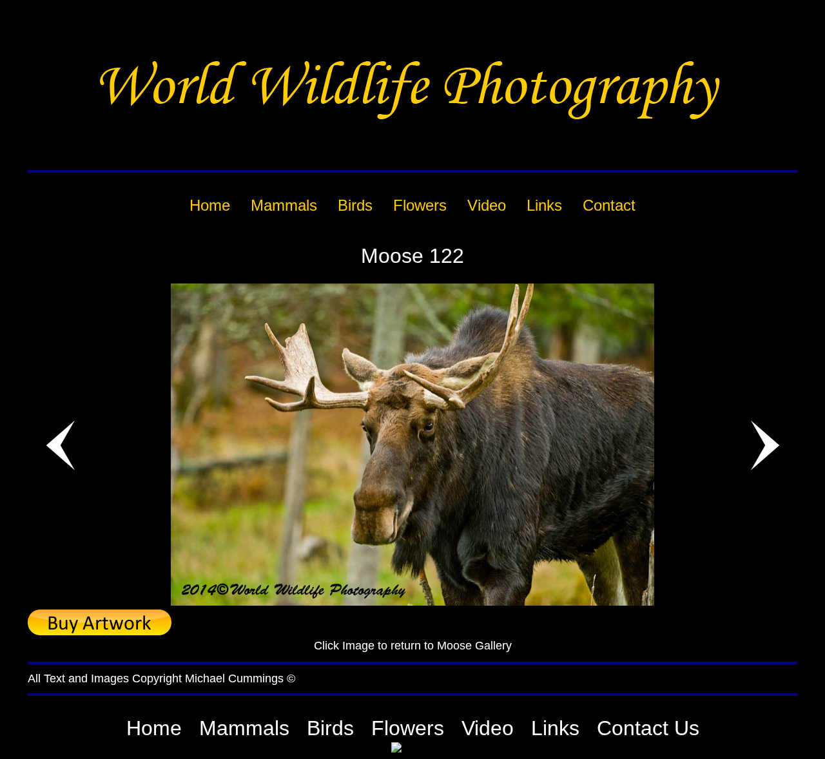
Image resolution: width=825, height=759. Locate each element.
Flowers (407, 728)
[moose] (412, 602)
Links (555, 728)
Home (154, 728)
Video (487, 728)
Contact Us (648, 728)
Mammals (244, 728)
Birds (330, 728)
